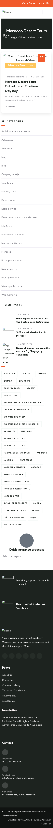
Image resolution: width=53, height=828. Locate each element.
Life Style (6, 226)
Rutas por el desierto (12, 260)
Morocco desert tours (16, 482)
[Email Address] (5, 769)
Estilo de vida (8, 208)
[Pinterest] (18, 656)
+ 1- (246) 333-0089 (13, 563)
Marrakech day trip (14, 438)
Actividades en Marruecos (15, 131)
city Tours (24, 381)
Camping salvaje (10, 174)
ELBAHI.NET (28, 820)
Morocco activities (11, 243)
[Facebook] (5, 656)
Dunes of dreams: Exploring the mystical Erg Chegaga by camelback (33, 351)
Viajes (33, 518)
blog (3, 157)
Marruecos (26, 460)
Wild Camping (9, 294)
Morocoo (6, 251)
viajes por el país (10, 277)
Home (6, 35)
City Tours (7, 183)
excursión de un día (14, 417)
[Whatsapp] (39, 656)
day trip (30, 388)
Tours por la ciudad (15, 510)
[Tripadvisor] (32, 656)
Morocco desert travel (17, 489)
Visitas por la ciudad (12, 286)
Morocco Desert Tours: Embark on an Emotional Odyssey (22, 86)
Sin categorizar (9, 269)
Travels (36, 510)
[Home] (6, 12)
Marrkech (41, 453)
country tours (8, 191)
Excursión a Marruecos (16, 410)
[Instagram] (12, 656)
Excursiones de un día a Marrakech (20, 217)
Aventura (6, 148)
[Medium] (26, 656)
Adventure (13, 65)
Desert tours (26, 65)
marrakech (9, 431)
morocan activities (14, 467)
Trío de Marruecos (14, 518)
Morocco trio (11, 496)
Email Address (8, 775)
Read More (10, 106)
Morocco (36, 467)
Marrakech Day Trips (12, 234)
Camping (42, 374)
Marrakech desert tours (17, 453)
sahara (37, 503)
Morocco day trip (13, 474)
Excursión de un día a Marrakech (21, 424)
